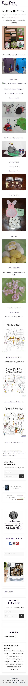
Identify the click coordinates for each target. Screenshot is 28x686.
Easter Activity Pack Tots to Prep (14, 442)
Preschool (14, 455)
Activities (6, 453)
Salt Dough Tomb (14, 162)
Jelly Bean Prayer (14, 312)
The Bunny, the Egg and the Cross (14, 138)
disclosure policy (13, 17)
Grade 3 (24, 453)
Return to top (14, 678)
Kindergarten (5, 455)
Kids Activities (18, 451)
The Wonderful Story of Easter (14, 317)
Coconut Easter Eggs (14, 267)
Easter (10, 453)
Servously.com (17, 682)
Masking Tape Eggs (14, 171)
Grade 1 (15, 453)
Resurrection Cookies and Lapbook (14, 89)
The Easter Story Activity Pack (14, 357)
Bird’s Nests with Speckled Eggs (14, 93)
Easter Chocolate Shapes (14, 308)
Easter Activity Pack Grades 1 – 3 (14, 402)
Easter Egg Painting (14, 166)
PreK (10, 455)
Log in (23, 682)
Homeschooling (10, 451)
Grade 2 (19, 453)
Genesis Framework (17, 680)
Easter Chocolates (14, 195)
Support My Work (9, 592)
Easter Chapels (14, 79)
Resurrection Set (14, 98)
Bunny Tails (14, 236)
